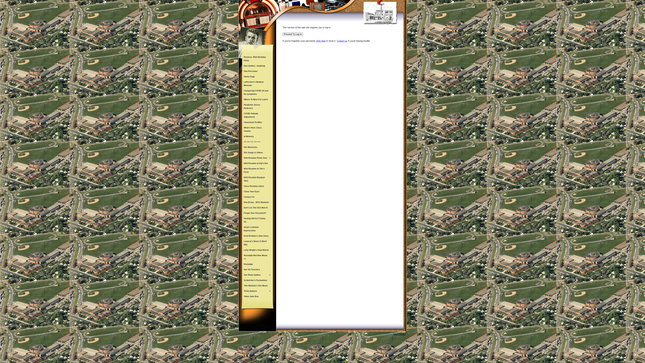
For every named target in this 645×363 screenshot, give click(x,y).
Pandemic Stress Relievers (252, 106)
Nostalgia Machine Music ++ (256, 257)
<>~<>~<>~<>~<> (252, 142)
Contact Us (249, 197)
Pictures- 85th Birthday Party (255, 59)
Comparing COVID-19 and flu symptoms (256, 92)
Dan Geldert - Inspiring (254, 66)
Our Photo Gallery (251, 275)
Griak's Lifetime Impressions (251, 229)
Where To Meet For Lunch (256, 99)
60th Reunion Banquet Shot (254, 179)
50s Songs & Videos (253, 152)
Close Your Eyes (252, 191)
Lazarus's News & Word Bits (255, 243)
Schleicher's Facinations (255, 280)
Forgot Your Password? (255, 213)
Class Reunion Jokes (254, 186)
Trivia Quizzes (249, 291)
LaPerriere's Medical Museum (254, 84)
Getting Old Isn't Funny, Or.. (255, 220)
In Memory (249, 136)
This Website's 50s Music (256, 286)
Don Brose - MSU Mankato (256, 202)
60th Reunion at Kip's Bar (256, 163)
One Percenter (251, 71)
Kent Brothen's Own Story (256, 236)
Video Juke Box (251, 296)
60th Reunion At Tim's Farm (254, 170)
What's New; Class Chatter (253, 129)
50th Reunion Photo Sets (254, 158)
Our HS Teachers (252, 269)
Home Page (249, 76)
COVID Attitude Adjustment (251, 115)
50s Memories (250, 147)
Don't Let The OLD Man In (256, 208)
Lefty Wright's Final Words (256, 250)
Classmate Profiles (253, 122)
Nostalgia (248, 264)
